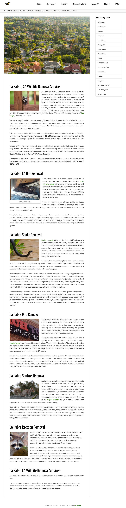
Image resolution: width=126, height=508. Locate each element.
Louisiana (101, 40)
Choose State (79, 2)
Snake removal (47, 240)
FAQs (117, 4)
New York (101, 54)
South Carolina (103, 67)
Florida (100, 31)
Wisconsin (102, 94)
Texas (100, 76)
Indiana (101, 36)
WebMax (78, 505)
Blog (106, 2)
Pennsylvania (103, 63)
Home (39, 4)
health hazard (15, 343)
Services (51, 2)
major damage (53, 400)
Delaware (101, 27)
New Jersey (102, 49)
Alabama (101, 22)
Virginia (101, 81)
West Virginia (103, 90)
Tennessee (102, 72)
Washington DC (104, 85)
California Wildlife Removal (16, 10)
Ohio (100, 58)
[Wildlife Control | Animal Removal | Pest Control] (7, 3)
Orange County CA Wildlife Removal (38, 10)
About (95, 2)
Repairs (65, 4)
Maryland (101, 45)
